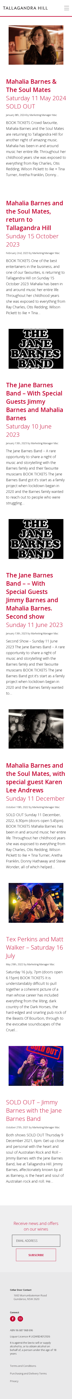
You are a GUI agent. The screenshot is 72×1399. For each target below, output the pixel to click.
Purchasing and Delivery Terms (28, 1373)
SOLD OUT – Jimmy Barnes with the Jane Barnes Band (34, 1110)
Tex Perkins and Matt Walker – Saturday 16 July (34, 947)
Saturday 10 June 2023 (34, 410)
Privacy (14, 1381)
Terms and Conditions (23, 1366)
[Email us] (20, 1319)
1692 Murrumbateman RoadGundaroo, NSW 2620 (30, 1297)
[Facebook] (12, 1319)
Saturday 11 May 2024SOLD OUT (36, 93)
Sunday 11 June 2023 (34, 600)
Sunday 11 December (35, 781)
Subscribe (36, 1255)
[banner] (25, 8)
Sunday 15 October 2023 (34, 223)
